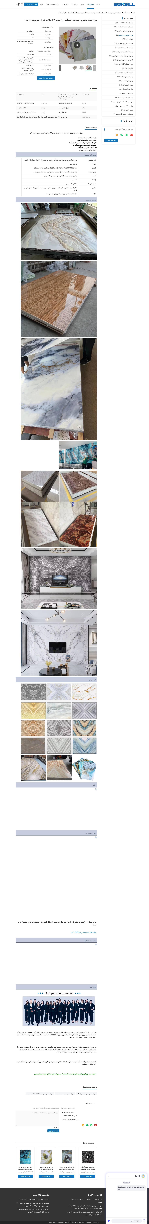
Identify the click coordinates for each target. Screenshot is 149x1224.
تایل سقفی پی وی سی (124, 72)
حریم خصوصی (96, 1222)
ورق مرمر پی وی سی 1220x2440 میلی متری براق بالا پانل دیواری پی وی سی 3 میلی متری (46, 1168)
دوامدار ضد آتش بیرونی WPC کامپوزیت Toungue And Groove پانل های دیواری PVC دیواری (33, 1211)
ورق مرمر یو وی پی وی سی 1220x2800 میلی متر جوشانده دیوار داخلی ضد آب (25, 1168)
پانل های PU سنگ (125, 81)
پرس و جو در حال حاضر (46, 78)
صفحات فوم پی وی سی (123, 43)
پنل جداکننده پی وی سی (124, 106)
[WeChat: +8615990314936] (121, 135)
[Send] (109, 1221)
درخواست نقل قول (52, 4)
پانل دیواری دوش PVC (124, 97)
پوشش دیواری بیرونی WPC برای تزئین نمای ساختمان (33, 1199)
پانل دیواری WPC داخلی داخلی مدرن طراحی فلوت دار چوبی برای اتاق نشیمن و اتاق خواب (84, 1213)
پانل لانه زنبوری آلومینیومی (123, 114)
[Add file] (144, 1221)
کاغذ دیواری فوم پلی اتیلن (123, 60)
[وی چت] (87, 1125)
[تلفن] (116, 135)
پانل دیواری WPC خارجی (123, 27)
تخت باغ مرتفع (127, 110)
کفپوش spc (127, 68)
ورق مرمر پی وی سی (114, 12)
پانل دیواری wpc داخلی (124, 22)
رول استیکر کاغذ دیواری (123, 64)
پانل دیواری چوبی (126, 93)
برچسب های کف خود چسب (122, 102)
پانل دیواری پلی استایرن (123, 31)
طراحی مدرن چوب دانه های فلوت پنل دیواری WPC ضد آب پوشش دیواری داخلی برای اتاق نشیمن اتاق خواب (85, 1207)
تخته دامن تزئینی (126, 85)
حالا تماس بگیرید (31, 4)
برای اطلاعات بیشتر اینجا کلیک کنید (83, 932)
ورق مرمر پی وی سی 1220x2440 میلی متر (40, 1094)
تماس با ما (65, 4)
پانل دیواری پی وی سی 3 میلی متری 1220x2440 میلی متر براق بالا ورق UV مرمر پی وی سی (67, 1168)
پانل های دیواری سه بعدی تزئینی (121, 56)
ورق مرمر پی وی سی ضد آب (65, 1094)
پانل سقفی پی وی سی (124, 47)
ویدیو (82, 4)
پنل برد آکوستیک (126, 89)
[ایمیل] (131, 135)
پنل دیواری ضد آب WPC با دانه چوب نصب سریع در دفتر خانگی (86, 1201)
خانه (98, 4)
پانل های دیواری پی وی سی (122, 52)
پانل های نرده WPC (125, 77)
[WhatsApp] (126, 135)
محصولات (90, 4)
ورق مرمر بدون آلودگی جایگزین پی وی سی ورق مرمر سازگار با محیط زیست (87, 1168)
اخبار (41, 4)
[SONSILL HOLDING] (124, 4)
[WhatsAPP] (91, 1125)
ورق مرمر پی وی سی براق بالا (86, 1094)
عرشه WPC (127, 39)
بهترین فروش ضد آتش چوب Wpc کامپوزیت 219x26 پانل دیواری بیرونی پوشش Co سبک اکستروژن (32, 1204)
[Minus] (109, 1176)
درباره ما (75, 4)
